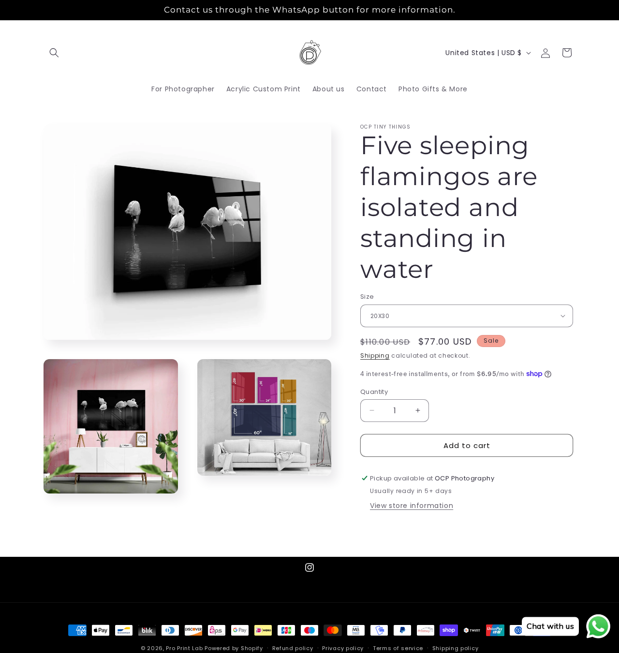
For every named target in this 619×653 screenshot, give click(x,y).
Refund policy (292, 648)
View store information (411, 505)
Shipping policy (455, 648)
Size (367, 296)
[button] (54, 52)
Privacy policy (343, 648)
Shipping (375, 355)
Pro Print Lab (184, 648)
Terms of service (398, 648)
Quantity (374, 391)
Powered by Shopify (234, 648)
